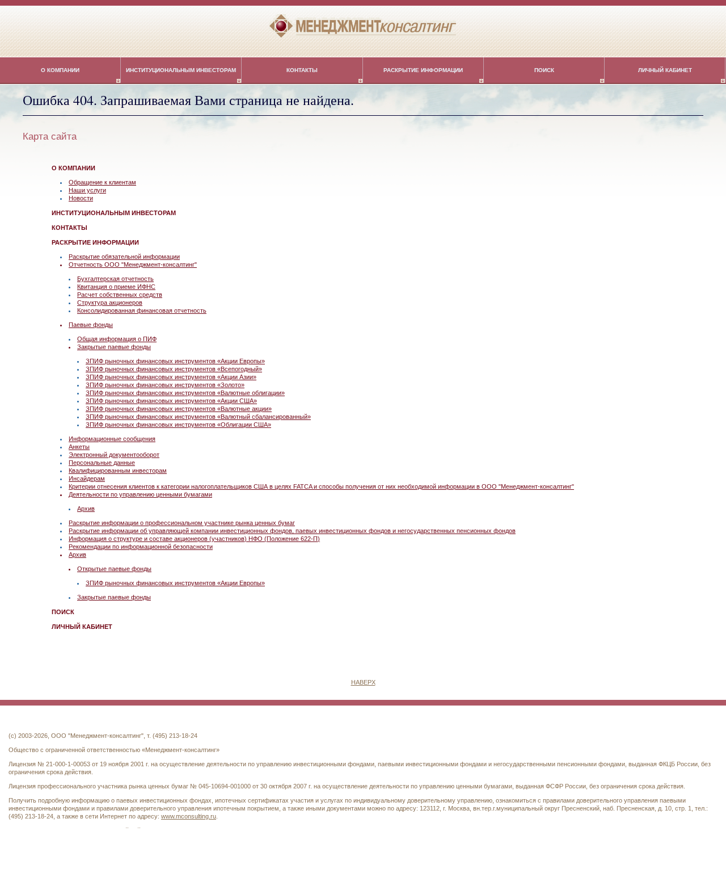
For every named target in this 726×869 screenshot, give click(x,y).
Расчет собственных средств (119, 294)
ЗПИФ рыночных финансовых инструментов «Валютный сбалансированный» (198, 416)
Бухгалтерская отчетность (115, 278)
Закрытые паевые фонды (114, 346)
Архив (86, 508)
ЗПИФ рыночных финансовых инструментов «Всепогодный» (174, 369)
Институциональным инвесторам (181, 70)
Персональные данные (102, 462)
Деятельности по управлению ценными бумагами (140, 494)
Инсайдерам (87, 478)
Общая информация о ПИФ (117, 338)
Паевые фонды (91, 324)
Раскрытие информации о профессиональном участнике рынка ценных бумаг (182, 522)
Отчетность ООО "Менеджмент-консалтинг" (133, 264)
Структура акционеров (109, 302)
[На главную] (363, 25)
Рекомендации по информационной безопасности (141, 546)
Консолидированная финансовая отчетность (141, 310)
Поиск (544, 70)
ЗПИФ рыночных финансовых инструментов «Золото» (165, 384)
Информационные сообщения (112, 438)
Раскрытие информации (423, 70)
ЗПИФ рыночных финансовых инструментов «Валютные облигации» (185, 392)
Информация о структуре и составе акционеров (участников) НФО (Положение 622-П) (194, 538)
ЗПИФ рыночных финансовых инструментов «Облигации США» (178, 424)
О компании (60, 70)
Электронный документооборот (114, 454)
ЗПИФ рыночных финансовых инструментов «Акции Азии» (171, 376)
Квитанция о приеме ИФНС (116, 286)
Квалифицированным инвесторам (118, 470)
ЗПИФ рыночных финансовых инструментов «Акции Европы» (175, 361)
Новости (81, 198)
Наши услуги (87, 190)
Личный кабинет (665, 70)
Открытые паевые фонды (114, 568)
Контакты (302, 70)
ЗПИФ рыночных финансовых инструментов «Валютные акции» (179, 408)
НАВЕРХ (363, 682)
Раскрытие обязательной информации (124, 256)
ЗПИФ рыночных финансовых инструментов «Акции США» (171, 400)
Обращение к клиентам (102, 182)
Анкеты (79, 446)
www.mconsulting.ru (188, 816)
